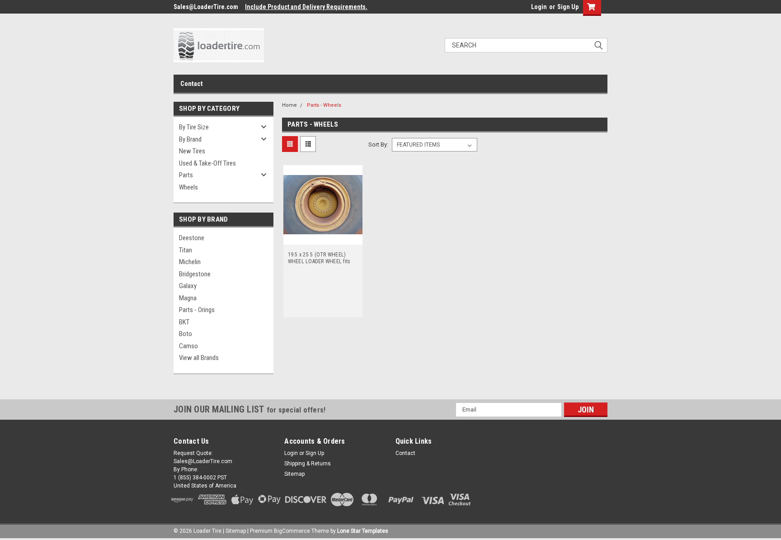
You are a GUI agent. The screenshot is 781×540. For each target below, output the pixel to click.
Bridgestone (195, 274)
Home (289, 105)
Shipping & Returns (307, 463)
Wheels (188, 187)
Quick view (323, 238)
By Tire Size (194, 127)
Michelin (190, 262)
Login (539, 6)
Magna (188, 298)
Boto (185, 334)
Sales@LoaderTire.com (206, 6)
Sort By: (378, 144)
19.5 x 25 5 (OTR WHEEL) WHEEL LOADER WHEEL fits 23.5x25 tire (319, 258)
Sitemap (294, 474)
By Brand (190, 139)
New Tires (192, 151)
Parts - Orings (197, 310)
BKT (184, 322)
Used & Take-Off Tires (207, 163)
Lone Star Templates (362, 531)
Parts (186, 175)
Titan (185, 250)
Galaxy (188, 286)
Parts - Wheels (324, 105)
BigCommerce (292, 531)
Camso (188, 346)
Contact (191, 84)
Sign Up (568, 6)
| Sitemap (234, 531)
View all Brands (199, 358)
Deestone (191, 238)
